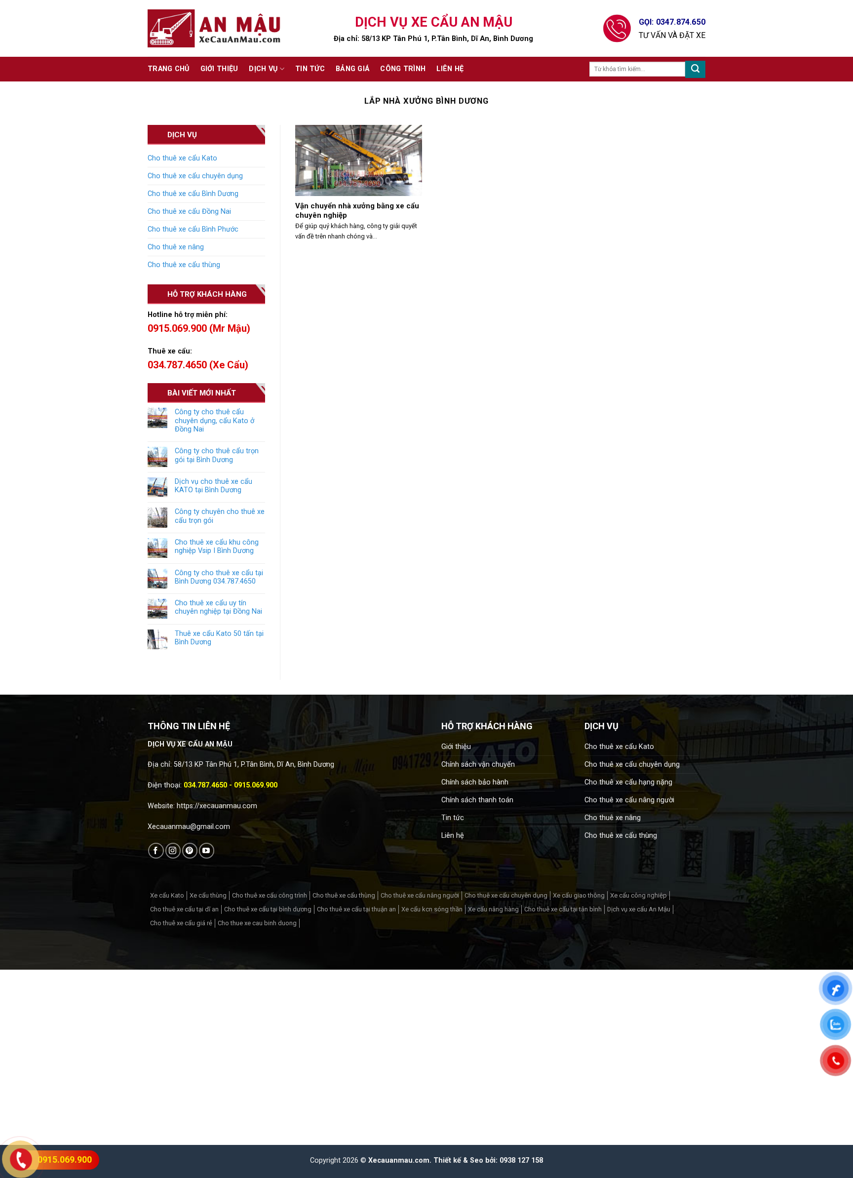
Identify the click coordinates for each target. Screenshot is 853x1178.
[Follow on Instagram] (173, 850)
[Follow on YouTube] (206, 850)
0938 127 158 (521, 1160)
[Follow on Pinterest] (189, 850)
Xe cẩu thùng (208, 895)
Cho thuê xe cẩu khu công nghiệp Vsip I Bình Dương (217, 546)
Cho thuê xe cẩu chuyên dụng (195, 176)
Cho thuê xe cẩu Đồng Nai (189, 211)
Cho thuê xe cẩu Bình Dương (193, 194)
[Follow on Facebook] (155, 850)
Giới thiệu (219, 69)
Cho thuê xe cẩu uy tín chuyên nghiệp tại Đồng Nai (218, 607)
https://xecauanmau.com (217, 806)
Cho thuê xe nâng (176, 247)
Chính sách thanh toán (477, 800)
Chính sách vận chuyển (478, 764)
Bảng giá (352, 69)
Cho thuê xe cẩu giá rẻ (181, 923)
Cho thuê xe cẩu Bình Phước (193, 229)
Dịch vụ (263, 69)
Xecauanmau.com (398, 1160)
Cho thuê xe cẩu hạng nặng (628, 782)
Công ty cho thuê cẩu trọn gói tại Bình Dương (217, 455)
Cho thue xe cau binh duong (257, 923)
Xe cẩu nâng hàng (493, 909)
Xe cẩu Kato (167, 895)
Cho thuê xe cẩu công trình (269, 895)
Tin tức (310, 69)
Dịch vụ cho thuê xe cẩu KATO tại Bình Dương (213, 485)
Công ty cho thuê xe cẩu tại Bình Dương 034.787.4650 (219, 577)
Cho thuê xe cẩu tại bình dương (267, 909)
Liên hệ (450, 69)
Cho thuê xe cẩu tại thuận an (356, 909)
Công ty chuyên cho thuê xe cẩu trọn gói (220, 516)
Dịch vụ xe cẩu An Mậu (638, 909)
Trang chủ (169, 69)
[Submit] (695, 69)
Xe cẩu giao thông (579, 895)
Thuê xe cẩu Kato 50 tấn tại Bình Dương (219, 637)
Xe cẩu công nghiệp (638, 895)
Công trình (403, 69)
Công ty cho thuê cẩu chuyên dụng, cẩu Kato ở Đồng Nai (214, 420)
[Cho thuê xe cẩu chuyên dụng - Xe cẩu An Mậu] (214, 28)
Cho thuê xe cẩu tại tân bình (563, 909)
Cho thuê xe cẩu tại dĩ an (184, 909)
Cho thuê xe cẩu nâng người (629, 800)
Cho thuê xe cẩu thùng (184, 265)
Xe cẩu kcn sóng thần (432, 909)
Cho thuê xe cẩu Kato (182, 158)
